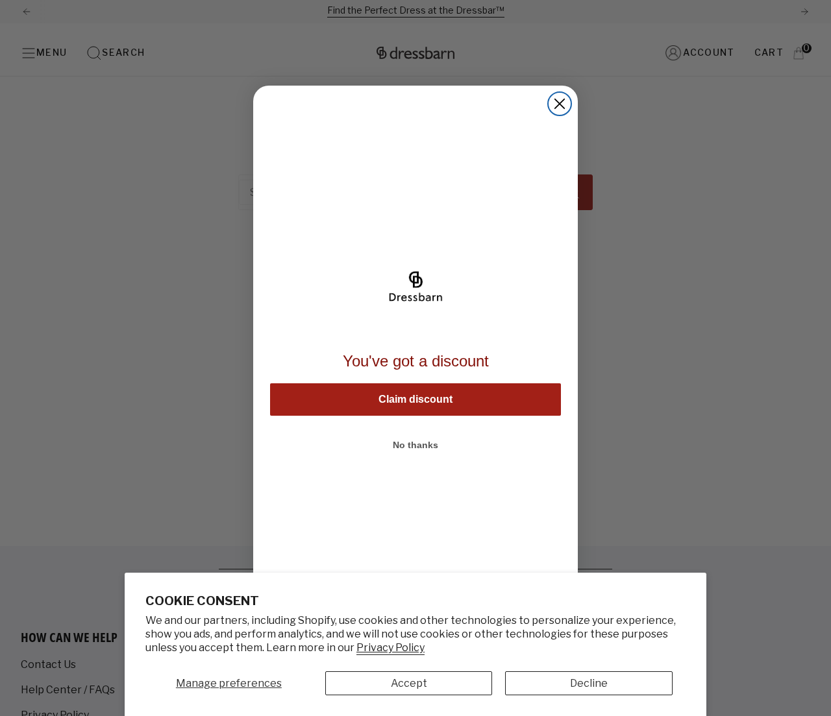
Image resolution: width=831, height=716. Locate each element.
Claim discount (415, 399)
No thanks (415, 445)
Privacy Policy (390, 647)
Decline (589, 683)
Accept (409, 683)
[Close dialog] (559, 103)
